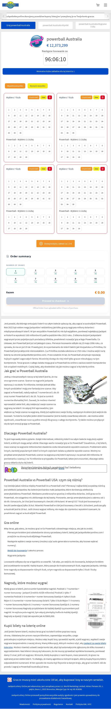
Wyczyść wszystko (37, 86)
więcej (61, 468)
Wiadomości (25, 704)
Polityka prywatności (42, 704)
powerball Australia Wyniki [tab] (56, 25)
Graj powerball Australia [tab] (18, 25)
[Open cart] (98, 5)
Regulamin (58, 704)
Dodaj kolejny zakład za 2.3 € (58, 243)
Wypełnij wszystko (15, 86)
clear (43, 97)
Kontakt (69, 704)
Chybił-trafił (33, 97)
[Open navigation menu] (105, 5)
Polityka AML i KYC (83, 704)
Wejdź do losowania (17, 550)
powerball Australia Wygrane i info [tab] (93, 25)
